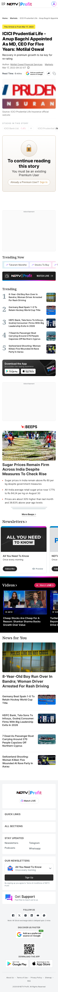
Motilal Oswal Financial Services (26, 64)
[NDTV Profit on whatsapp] (44, 915)
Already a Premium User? (29, 182)
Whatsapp (35, 848)
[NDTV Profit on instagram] (25, 915)
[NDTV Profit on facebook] (13, 915)
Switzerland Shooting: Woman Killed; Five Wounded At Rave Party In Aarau (17, 761)
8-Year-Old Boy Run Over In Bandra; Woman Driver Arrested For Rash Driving (27, 681)
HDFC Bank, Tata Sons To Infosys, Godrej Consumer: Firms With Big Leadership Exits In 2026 (18, 720)
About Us (10, 978)
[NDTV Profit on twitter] (19, 915)
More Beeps (28, 514)
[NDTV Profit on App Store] (41, 963)
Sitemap (48, 978)
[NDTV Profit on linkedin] (31, 915)
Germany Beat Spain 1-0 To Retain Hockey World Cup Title (18, 699)
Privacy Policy (36, 978)
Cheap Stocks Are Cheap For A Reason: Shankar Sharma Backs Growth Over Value (22, 621)
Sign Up (29, 877)
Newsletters (11, 842)
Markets (49, 64)
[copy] (54, 73)
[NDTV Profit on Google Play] (16, 963)
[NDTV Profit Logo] (29, 792)
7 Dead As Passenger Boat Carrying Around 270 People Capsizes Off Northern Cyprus (18, 740)
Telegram (34, 842)
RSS (29, 981)
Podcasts (10, 847)
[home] (19, 3)
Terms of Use (22, 978)
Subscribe (10, 569)
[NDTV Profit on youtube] (38, 915)
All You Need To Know (16, 555)
